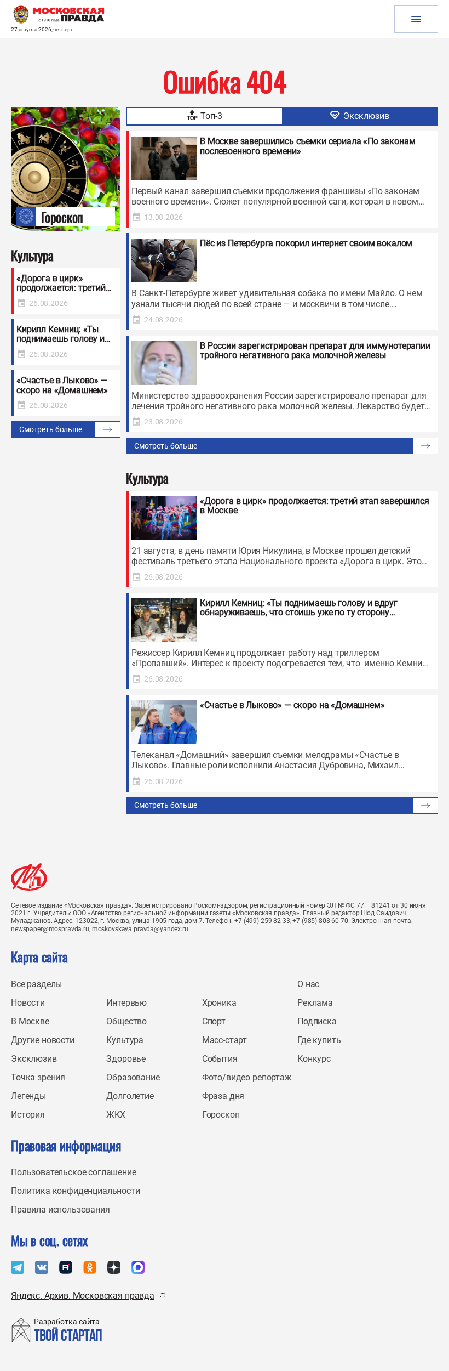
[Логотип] (29, 877)
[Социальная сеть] (17, 1267)
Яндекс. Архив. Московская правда (82, 1295)
